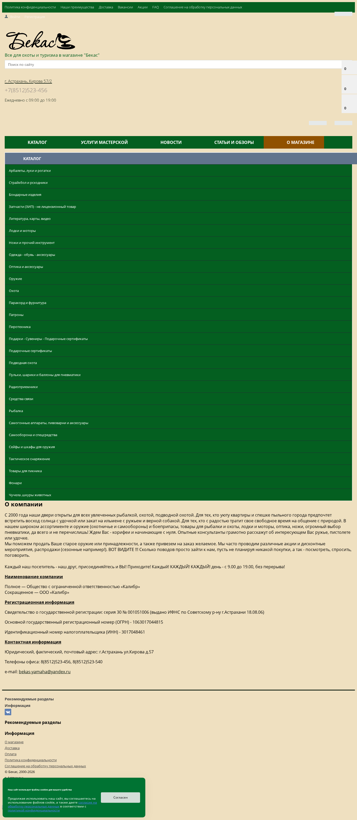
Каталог (37, 142)
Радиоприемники (23, 386)
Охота (14, 290)
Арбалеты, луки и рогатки (30, 170)
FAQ (155, 7)
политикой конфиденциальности (34, 810)
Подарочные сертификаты (30, 350)
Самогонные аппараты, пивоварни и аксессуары (48, 422)
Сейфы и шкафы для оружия (32, 446)
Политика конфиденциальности (30, 7)
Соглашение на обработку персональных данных (203, 7)
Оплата (10, 754)
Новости (171, 142)
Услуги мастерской (104, 142)
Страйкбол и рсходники (28, 182)
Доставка (106, 7)
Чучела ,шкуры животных (30, 495)
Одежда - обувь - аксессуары (32, 254)
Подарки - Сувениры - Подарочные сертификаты (48, 338)
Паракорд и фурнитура (27, 302)
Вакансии (125, 7)
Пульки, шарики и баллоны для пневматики (44, 374)
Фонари (15, 483)
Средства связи (21, 398)
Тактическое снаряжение (29, 458)
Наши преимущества (77, 7)
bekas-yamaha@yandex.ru (45, 672)
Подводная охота (23, 362)
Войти (15, 16)
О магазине (300, 142)
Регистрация (35, 16)
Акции (143, 7)
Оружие (15, 278)
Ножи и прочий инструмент (32, 242)
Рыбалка (16, 410)
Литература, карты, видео (30, 218)
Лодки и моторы (22, 230)
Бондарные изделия (25, 194)
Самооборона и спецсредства (33, 434)
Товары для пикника (25, 470)
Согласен (120, 797)
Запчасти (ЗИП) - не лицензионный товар (42, 206)
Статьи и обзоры (234, 142)
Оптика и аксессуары (26, 266)
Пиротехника (20, 326)
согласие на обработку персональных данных (52, 804)
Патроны (16, 314)
